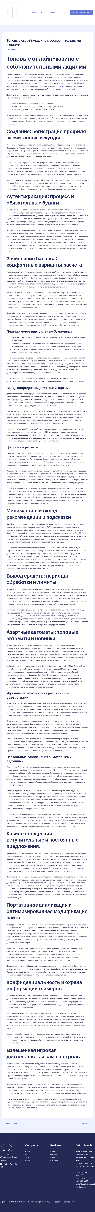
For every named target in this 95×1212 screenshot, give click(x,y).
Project (53, 1151)
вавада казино (59, 86)
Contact (63, 12)
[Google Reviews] (11, 1164)
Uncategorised (14, 49)
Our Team (54, 1154)
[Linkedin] (2, 1167)
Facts (52, 1157)
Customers (54, 1160)
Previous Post (10, 1123)
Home (34, 12)
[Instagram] (16, 1164)
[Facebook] (1, 1164)
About (43, 12)
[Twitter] (6, 1164)
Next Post (86, 1123)
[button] (81, 12)
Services (52, 12)
